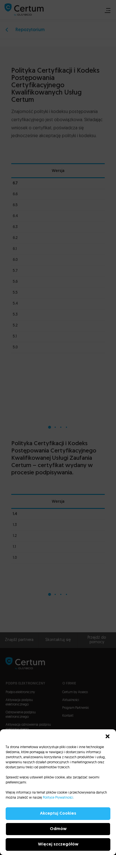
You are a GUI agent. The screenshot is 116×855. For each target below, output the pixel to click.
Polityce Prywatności (58, 797)
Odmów (58, 829)
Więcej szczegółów (58, 844)
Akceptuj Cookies (58, 814)
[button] (107, 736)
